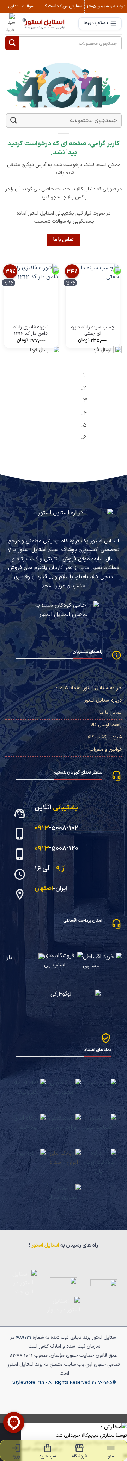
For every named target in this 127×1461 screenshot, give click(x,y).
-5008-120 (56, 848)
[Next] (99, 409)
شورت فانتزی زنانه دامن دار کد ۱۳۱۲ (31, 330)
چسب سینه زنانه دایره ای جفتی (93, 330)
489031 (23, 1337)
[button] (10, 23)
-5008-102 (56, 828)
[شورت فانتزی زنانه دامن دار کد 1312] (31, 291)
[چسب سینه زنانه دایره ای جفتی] (93, 291)
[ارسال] (12, 43)
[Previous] (118, 409)
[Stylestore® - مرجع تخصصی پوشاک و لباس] (44, 23)
